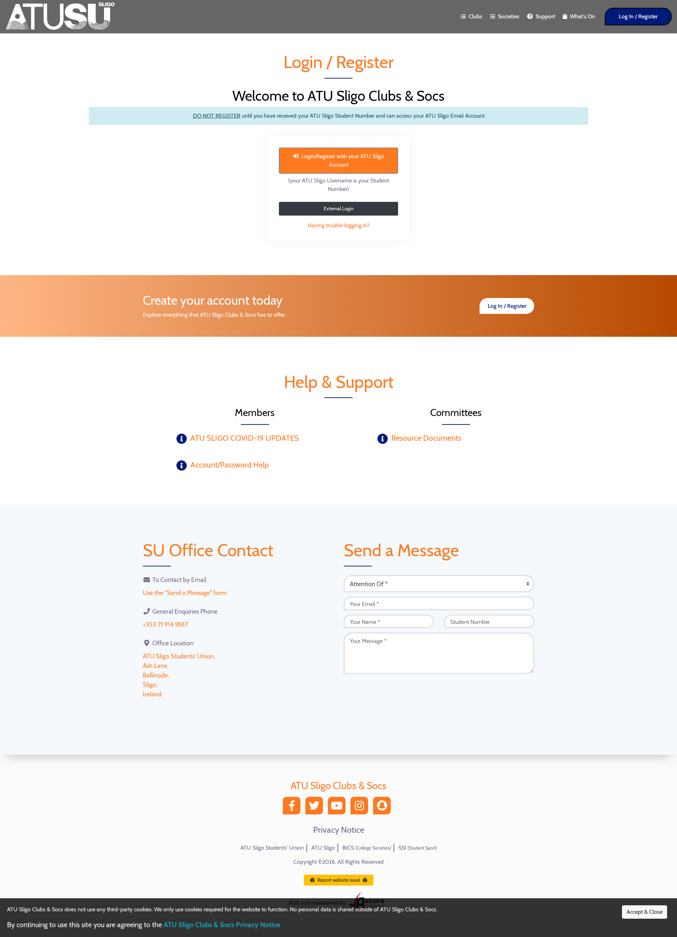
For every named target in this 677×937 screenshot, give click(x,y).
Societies (508, 16)
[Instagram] (361, 807)
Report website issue (338, 880)
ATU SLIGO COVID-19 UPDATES (244, 438)
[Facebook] (293, 807)
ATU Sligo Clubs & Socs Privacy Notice (222, 924)
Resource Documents (426, 438)
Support (545, 16)
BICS (366, 847)
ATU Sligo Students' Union (272, 847)
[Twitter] (316, 807)
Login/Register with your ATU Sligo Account (342, 160)
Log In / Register (638, 16)
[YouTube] (338, 807)
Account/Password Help (229, 465)
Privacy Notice (338, 830)
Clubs (475, 16)
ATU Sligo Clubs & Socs (338, 786)
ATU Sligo (323, 847)
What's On (582, 16)
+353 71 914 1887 (165, 624)
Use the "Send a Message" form (185, 593)
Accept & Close (645, 911)
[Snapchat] (383, 807)
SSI (417, 847)
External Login (339, 208)
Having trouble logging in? (338, 225)
